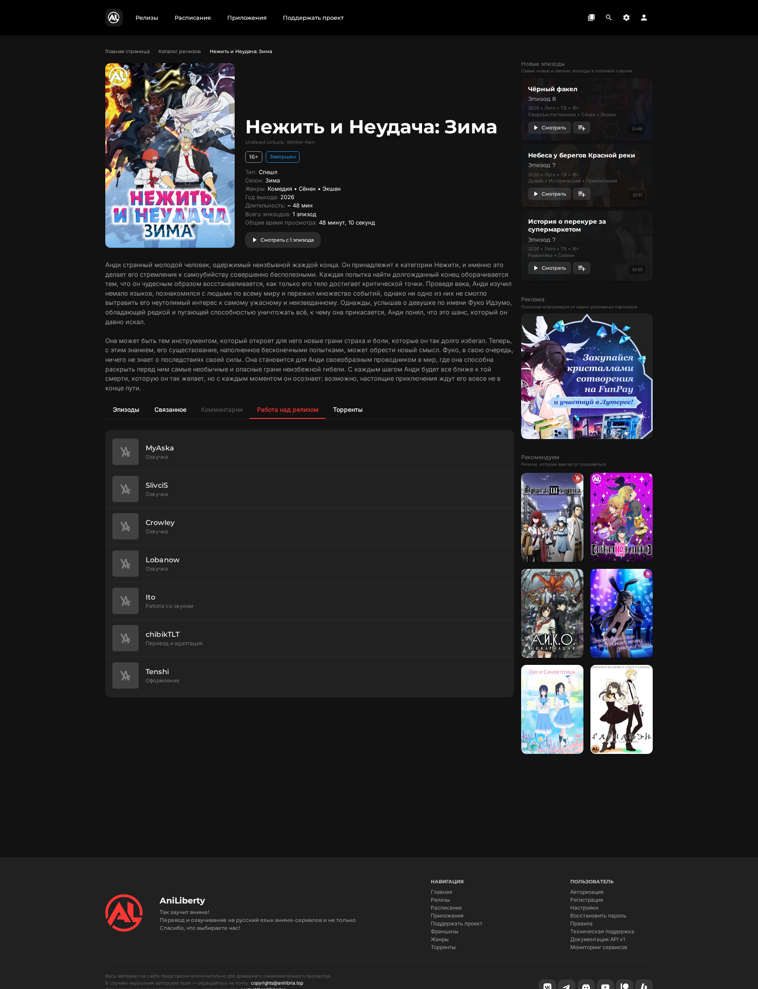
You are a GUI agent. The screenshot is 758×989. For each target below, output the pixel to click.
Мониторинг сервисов (598, 947)
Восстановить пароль (598, 915)
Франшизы (444, 931)
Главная (441, 892)
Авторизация (587, 892)
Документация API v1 (597, 939)
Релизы (440, 899)
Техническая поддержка (602, 931)
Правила (581, 923)
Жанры (440, 939)
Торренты (443, 947)
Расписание (446, 907)
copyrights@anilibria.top (277, 983)
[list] (309, 563)
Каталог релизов (179, 51)
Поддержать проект (457, 923)
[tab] (126, 409)
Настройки (584, 907)
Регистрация (586, 899)
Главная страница (127, 51)
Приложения (447, 915)
